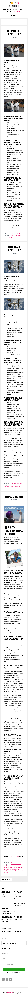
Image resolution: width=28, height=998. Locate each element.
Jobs (5, 869)
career (12, 235)
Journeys (13, 862)
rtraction (23, 993)
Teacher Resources (18, 919)
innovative (9, 867)
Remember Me (9, 964)
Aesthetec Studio (14, 856)
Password (5, 958)
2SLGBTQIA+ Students (19, 903)
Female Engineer (17, 865)
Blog (15, 894)
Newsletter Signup (18, 934)
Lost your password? (16, 972)
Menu (15, 16)
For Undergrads (6, 917)
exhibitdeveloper (8, 865)
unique (12, 871)
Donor (2, 894)
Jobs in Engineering (12, 869)
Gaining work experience (7, 919)
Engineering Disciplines (16, 233)
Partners (3, 896)
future (16, 235)
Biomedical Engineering (14, 32)
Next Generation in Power (7, 926)
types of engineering (15, 237)
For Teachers (18, 917)
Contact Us (17, 932)
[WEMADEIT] (14, 6)
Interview (20, 867)
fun (22, 865)
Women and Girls (18, 905)
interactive (15, 867)
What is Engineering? (6, 913)
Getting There (17, 896)
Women (16, 871)
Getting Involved (6, 932)
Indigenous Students (19, 901)
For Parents (5, 909)
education (13, 864)
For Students (18, 892)
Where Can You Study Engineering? (10, 911)
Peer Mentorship (5, 921)
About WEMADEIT (6, 892)
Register (8, 972)
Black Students (17, 898)
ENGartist (18, 864)
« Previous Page (7, 879)
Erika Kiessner (14, 496)
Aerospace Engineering (14, 248)
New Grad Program (6, 928)
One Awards (4, 923)
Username (5, 953)
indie (5, 867)
